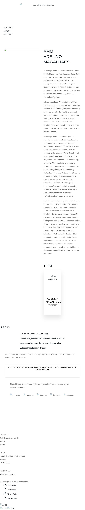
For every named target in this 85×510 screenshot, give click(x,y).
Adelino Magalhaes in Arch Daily (34, 334)
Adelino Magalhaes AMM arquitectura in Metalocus (42, 338)
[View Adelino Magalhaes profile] (52, 295)
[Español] (3, 508)
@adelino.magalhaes (8, 474)
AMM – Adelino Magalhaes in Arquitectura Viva (40, 343)
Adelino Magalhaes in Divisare (33, 348)
